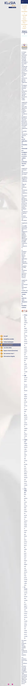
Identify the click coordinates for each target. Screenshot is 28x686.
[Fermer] (22, 2)
